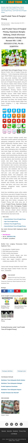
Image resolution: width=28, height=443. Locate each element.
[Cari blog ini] (26, 2)
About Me (9, 431)
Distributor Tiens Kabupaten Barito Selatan (13, 380)
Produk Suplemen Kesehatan (9, 386)
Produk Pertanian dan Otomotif (10, 392)
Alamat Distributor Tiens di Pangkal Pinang (15, 219)
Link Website (14, 433)
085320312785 (11, 236)
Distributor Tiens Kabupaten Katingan (11, 383)
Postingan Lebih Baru (7, 371)
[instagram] (11, 424)
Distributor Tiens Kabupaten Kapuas (11, 389)
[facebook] (4, 291)
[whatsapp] (23, 291)
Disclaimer (15, 431)
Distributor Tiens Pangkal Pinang (12, 223)
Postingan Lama (22, 371)
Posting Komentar (5, 24)
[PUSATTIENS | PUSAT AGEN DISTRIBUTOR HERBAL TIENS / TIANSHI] (14, 2)
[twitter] (11, 291)
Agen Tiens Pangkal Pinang (11, 221)
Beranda (4, 431)
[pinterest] (17, 291)
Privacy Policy (22, 431)
